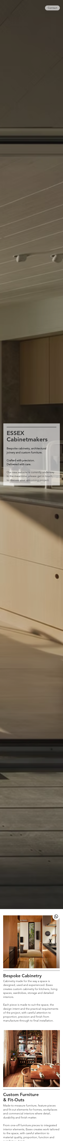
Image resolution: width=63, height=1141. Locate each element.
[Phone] (56, 916)
